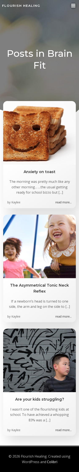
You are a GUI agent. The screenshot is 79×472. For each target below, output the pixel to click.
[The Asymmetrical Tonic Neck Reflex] (39, 246)
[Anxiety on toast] (39, 132)
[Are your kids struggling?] (39, 360)
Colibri (52, 462)
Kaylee (15, 202)
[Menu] (73, 5)
